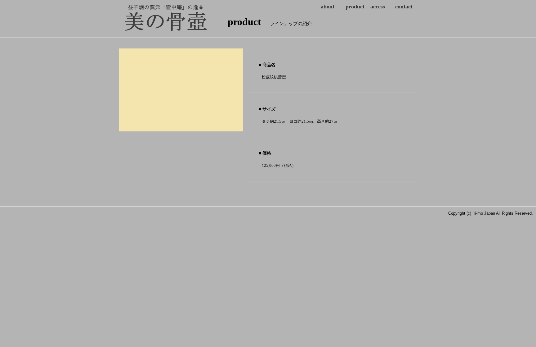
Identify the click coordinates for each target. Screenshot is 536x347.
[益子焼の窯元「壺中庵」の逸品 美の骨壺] (127, 17)
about (327, 6)
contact (404, 6)
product (355, 6)
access (377, 6)
